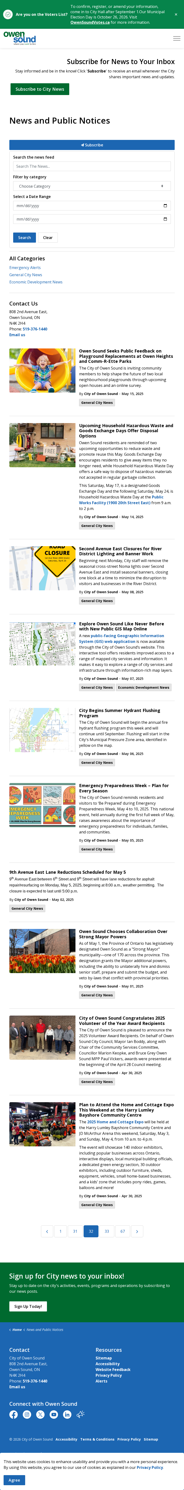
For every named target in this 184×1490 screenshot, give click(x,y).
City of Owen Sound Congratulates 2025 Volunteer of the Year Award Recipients (122, 1021)
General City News (97, 402)
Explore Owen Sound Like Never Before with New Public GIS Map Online (121, 626)
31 (75, 1231)
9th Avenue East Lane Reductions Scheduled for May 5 (67, 872)
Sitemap (104, 1358)
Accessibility (108, 1363)
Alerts (101, 1381)
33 (107, 1231)
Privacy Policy (109, 1375)
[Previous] (47, 1231)
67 (123, 1231)
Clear (48, 237)
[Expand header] (177, 38)
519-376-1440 (35, 329)
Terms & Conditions (97, 1439)
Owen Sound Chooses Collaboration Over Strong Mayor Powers (123, 934)
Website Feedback (113, 1369)
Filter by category (29, 177)
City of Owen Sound (101, 393)
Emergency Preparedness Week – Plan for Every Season (124, 788)
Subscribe (93, 145)
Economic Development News (143, 687)
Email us (17, 334)
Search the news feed (33, 157)
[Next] (137, 1231)
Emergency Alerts (25, 267)
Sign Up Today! (28, 1306)
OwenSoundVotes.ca (90, 22)
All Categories (27, 258)
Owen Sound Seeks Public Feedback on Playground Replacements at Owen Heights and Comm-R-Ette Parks (126, 356)
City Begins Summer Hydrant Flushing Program (119, 713)
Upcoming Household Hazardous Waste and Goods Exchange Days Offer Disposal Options (126, 431)
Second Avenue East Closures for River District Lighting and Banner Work (120, 551)
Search (24, 237)
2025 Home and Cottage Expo (115, 1122)
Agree (14, 1480)
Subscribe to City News (40, 89)
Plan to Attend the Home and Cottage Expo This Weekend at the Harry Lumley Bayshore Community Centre (126, 1110)
